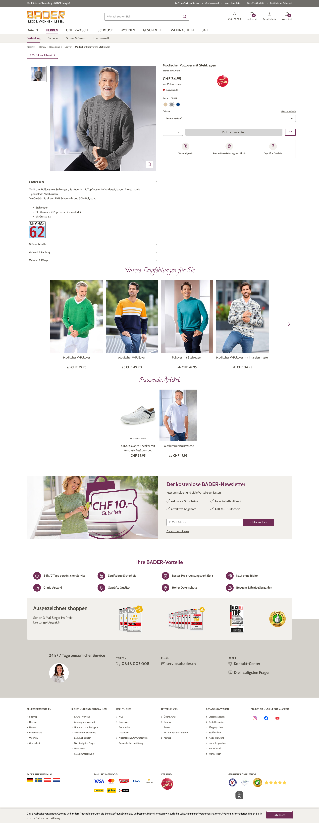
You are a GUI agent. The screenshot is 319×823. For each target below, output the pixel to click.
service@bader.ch (181, 663)
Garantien (124, 732)
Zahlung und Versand (84, 721)
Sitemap (33, 716)
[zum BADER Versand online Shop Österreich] (47, 780)
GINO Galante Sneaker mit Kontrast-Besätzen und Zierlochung (138, 448)
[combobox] (146, 17)
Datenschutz (125, 727)
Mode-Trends (215, 748)
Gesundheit (35, 743)
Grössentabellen (217, 716)
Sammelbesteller (82, 737)
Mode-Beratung (216, 737)
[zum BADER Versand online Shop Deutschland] (30, 780)
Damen (33, 721)
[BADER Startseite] (46, 17)
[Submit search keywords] (184, 17)
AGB (121, 716)
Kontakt (168, 721)
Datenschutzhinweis (177, 531)
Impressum (124, 721)
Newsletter (79, 748)
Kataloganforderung (84, 753)
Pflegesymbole (216, 727)
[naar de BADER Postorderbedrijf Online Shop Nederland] (56, 780)
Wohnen (33, 737)
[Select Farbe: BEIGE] (165, 104)
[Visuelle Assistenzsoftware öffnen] (238, 795)
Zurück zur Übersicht (43, 55)
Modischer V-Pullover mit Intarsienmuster (242, 357)
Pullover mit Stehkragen (187, 357)
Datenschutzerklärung (48, 818)
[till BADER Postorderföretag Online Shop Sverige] (38, 780)
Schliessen (279, 815)
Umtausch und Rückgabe (86, 727)
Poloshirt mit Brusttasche (178, 446)
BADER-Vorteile (82, 716)
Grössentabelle (288, 111)
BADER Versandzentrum (176, 732)
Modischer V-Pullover (76, 357)
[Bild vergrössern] (149, 164)
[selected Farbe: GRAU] (171, 104)
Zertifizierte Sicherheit (85, 732)
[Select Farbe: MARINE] (178, 104)
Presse (167, 727)
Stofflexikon (215, 732)
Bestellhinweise (216, 721)
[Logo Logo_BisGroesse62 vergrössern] (37, 229)
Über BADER (170, 716)
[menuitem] (32, 30)
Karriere (167, 737)
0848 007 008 (135, 663)
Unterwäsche (35, 732)
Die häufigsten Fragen (84, 743)
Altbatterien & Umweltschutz (133, 737)
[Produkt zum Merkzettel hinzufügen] (290, 132)
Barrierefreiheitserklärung (131, 743)
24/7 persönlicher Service (187, 3)
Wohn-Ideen (215, 753)
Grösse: (166, 111)
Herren (32, 727)
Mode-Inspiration (217, 743)
